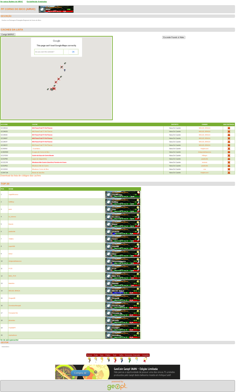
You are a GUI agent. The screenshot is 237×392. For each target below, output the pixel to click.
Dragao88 (12, 298)
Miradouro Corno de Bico (40, 169)
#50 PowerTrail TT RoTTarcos (42, 145)
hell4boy (11, 202)
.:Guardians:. (36, 148)
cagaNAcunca (13, 194)
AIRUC (31, 9)
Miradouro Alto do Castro (40, 166)
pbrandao (12, 320)
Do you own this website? (44, 52)
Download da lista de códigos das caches (20, 175)
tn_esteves (12, 216)
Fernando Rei (13, 313)
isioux (10, 254)
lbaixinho (11, 283)
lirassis (11, 224)
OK (73, 52)
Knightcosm (204, 148)
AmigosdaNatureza (204, 152)
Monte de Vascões (38, 172)
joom (10, 209)
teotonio (204, 162)
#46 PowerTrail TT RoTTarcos (42, 131)
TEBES (11, 239)
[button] (52, 90)
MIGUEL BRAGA (204, 128)
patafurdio (204, 159)
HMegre (204, 155)
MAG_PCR (12, 276)
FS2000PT (12, 328)
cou (204, 169)
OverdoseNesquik (15, 305)
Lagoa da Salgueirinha (39, 159)
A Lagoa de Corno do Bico (40, 152)
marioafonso (13, 335)
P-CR (10, 268)
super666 (12, 246)
